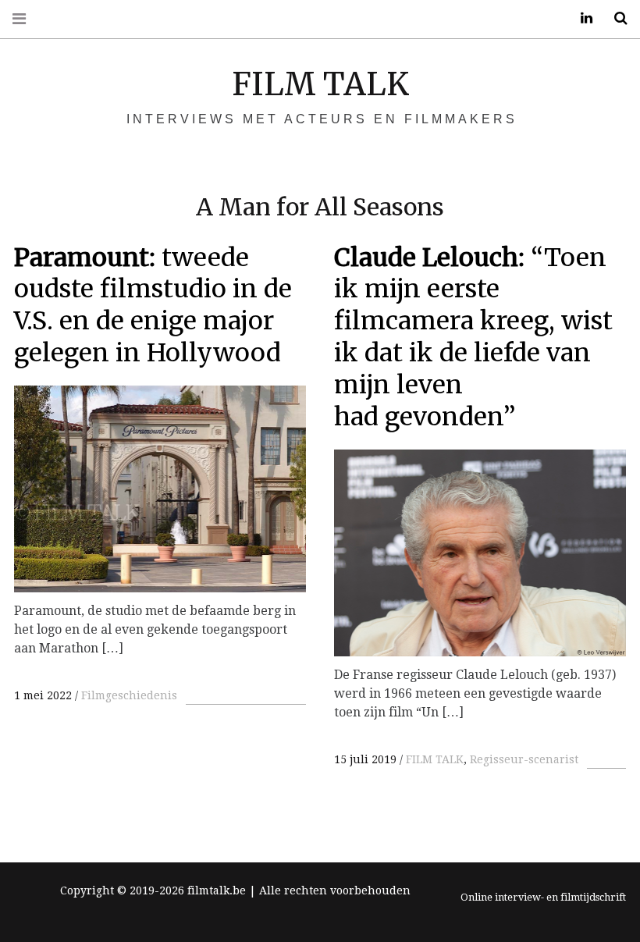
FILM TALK (320, 84)
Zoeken (615, 18)
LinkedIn (580, 18)
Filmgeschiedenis (129, 695)
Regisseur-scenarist (524, 759)
